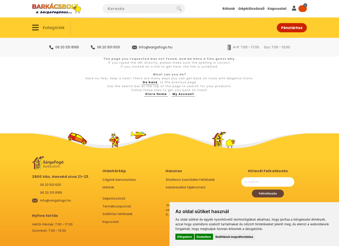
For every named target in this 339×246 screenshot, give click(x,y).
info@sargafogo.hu (155, 47)
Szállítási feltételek (117, 214)
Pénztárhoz (292, 27)
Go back (150, 82)
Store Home (156, 94)
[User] (294, 9)
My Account (183, 94)
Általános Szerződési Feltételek (190, 179)
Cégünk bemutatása (119, 179)
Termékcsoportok (116, 206)
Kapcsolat (110, 222)
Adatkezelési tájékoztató (186, 187)
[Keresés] (181, 8)
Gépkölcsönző (113, 198)
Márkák (108, 187)
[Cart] (302, 8)
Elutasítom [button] (204, 236)
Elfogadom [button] (184, 236)
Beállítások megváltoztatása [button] (234, 236)
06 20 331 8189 (67, 47)
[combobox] (139, 9)
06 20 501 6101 (108, 47)
